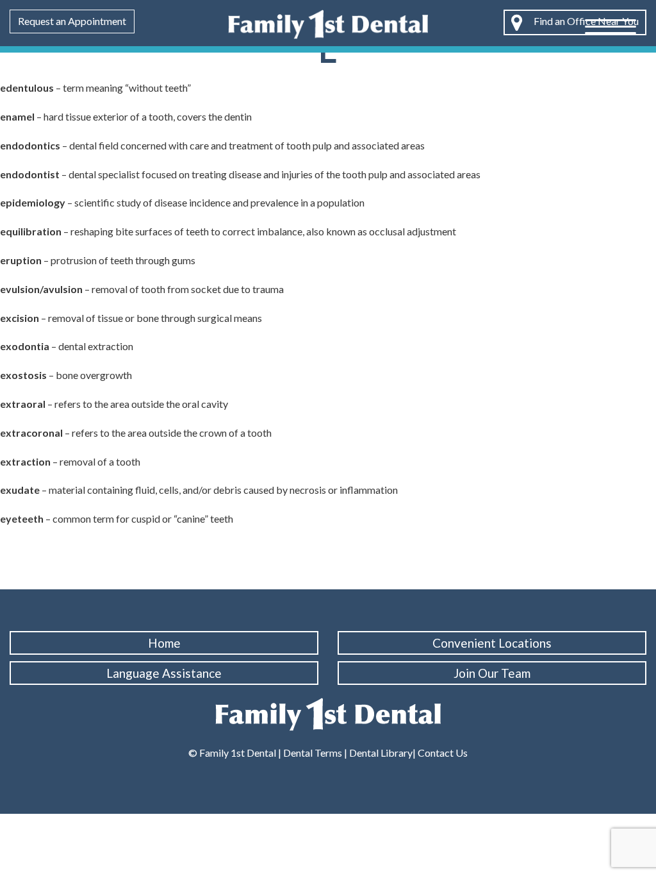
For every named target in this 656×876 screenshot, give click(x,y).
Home (164, 643)
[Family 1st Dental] (327, 23)
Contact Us (442, 752)
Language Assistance (164, 673)
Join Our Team (492, 673)
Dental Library (381, 752)
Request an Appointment (72, 21)
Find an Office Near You (585, 21)
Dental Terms (312, 752)
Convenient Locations (492, 643)
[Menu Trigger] (610, 25)
